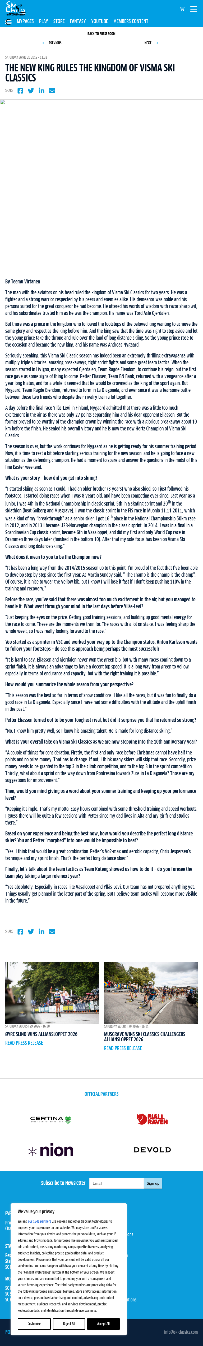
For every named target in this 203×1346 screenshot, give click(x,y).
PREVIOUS (54, 43)
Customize (34, 1324)
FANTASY (78, 21)
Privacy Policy (113, 1294)
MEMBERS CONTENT (130, 21)
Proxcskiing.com (115, 1255)
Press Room (111, 1261)
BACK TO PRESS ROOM (101, 34)
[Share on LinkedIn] (41, 91)
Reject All (69, 1324)
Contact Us (110, 1288)
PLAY (43, 21)
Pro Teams (110, 1223)
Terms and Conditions (119, 1300)
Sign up (153, 1183)
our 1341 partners (39, 1221)
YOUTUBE (99, 21)
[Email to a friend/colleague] (52, 91)
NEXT (148, 43)
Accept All (103, 1324)
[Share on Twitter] (31, 91)
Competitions (112, 1229)
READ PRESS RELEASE (24, 1043)
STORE (59, 21)
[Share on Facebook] (20, 91)
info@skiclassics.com (181, 1332)
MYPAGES (25, 21)
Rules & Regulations (117, 1234)
